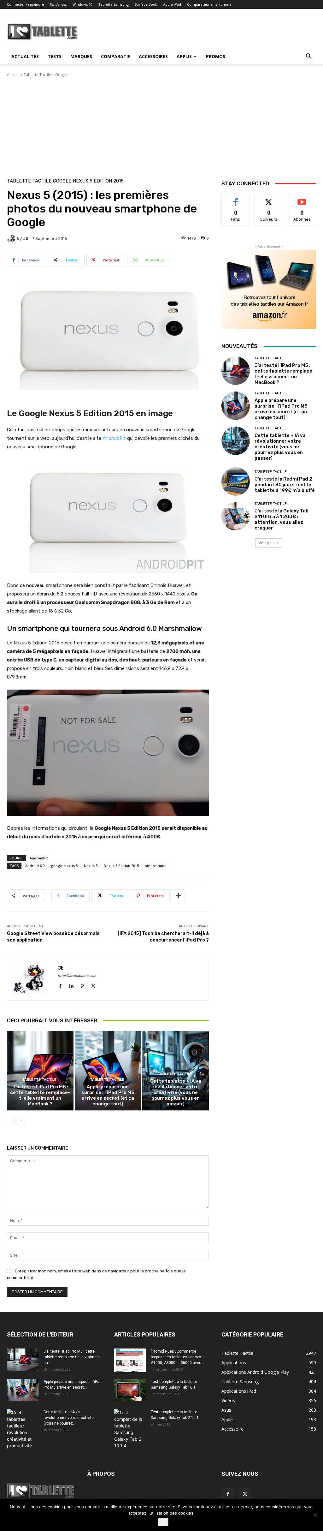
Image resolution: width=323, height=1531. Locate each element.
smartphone (156, 865)
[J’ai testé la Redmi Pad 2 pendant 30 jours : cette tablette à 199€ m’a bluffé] (235, 481)
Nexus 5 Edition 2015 (98, 181)
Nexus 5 (90, 865)
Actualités (25, 56)
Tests (55, 56)
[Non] (315, 1515)
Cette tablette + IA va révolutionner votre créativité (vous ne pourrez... (69, 1418)
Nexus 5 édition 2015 (121, 865)
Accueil (13, 74)
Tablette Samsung (113, 4)
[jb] (12, 238)
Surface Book (146, 4)
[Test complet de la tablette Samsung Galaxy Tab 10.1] (130, 1390)
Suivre (268, 198)
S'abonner (302, 198)
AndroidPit (115, 438)
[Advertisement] (161, 125)
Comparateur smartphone (209, 4)
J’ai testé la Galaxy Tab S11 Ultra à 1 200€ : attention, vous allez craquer (281, 519)
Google (61, 74)
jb (25, 238)
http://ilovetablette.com (77, 976)
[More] (178, 895)
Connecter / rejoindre (25, 4)
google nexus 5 (64, 865)
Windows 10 (82, 4)
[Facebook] (60, 985)
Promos (215, 56)
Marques (81, 56)
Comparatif (115, 56)
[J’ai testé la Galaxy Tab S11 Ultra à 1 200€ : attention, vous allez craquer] (235, 516)
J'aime (235, 198)
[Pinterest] (82, 985)
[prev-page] (11, 1121)
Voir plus (266, 543)
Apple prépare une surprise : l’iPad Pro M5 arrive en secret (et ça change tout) (107, 1095)
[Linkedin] (71, 985)
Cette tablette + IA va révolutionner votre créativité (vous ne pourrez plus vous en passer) (175, 1092)
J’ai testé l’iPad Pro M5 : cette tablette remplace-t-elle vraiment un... (72, 1357)
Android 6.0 (34, 865)
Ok (163, 1522)
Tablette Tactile (37, 74)
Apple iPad (172, 4)
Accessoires (153, 56)
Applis (184, 56)
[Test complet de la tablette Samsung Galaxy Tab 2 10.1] (130, 1429)
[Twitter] (93, 985)
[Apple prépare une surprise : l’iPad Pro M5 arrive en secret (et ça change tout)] (108, 1071)
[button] (308, 57)
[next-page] (21, 1121)
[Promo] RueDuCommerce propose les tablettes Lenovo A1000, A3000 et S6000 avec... (177, 1357)
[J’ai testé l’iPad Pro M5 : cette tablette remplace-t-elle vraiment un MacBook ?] (40, 1071)
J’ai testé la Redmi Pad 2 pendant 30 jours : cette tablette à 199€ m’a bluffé (285, 484)
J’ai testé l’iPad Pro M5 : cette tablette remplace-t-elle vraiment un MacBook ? (40, 1095)
